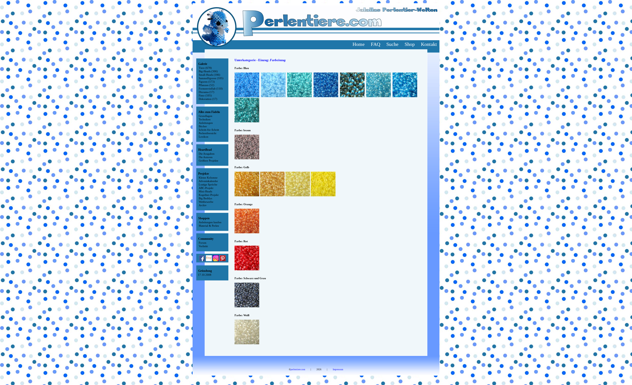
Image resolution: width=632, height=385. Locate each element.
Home (359, 44)
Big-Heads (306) (208, 71)
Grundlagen (205, 115)
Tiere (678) (205, 67)
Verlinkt (203, 246)
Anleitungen (206, 122)
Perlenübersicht (207, 133)
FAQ (375, 44)
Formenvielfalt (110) (211, 88)
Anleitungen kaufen (210, 222)
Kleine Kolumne (208, 177)
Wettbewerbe (206, 201)
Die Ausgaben (207, 153)
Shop (410, 44)
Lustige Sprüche (208, 184)
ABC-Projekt (206, 187)
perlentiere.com (298, 369)
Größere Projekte (208, 160)
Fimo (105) (205, 95)
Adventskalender (208, 181)
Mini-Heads (205, 191)
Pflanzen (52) (206, 85)
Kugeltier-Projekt (208, 194)
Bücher (203, 126)
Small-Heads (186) (209, 74)
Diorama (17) (206, 92)
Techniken (205, 119)
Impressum (338, 369)
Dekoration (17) (208, 98)
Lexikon (203, 136)
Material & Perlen (209, 225)
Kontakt (429, 44)
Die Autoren (206, 157)
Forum (202, 242)
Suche (392, 44)
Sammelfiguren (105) (211, 78)
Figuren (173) (207, 81)
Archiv (203, 205)
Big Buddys (205, 198)
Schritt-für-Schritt (209, 129)
